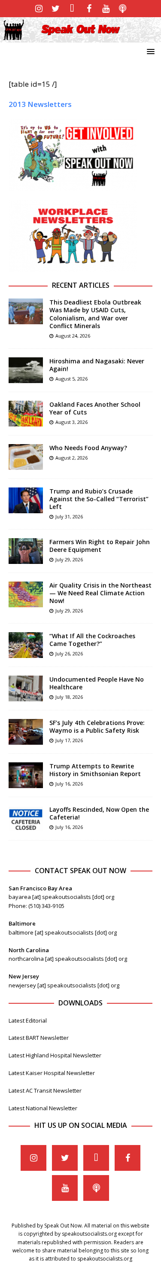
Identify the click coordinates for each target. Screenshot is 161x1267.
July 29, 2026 (69, 559)
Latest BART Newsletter (39, 1038)
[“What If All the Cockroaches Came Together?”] (26, 645)
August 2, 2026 (71, 457)
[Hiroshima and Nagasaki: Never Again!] (26, 370)
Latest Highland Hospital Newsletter (55, 1055)
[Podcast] (122, 8)
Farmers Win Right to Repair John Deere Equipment (99, 546)
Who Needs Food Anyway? (88, 448)
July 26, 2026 (69, 653)
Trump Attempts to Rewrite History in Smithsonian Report (95, 770)
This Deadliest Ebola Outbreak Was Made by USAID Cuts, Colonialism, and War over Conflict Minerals (95, 314)
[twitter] (55, 8)
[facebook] (89, 8)
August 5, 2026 (71, 378)
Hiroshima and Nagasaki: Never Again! (96, 365)
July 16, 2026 (69, 783)
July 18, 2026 (69, 697)
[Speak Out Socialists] (80, 38)
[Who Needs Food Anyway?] (26, 457)
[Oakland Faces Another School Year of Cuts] (26, 413)
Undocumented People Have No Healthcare (96, 683)
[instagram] (38, 8)
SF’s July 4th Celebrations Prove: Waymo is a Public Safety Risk (97, 726)
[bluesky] (72, 8)
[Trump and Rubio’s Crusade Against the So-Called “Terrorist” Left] (26, 500)
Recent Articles (80, 285)
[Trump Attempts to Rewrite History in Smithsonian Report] (26, 775)
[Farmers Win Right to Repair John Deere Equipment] (26, 551)
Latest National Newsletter (43, 1108)
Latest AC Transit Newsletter (45, 1090)
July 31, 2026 (69, 516)
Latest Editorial (28, 1020)
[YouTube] (105, 8)
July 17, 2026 (69, 740)
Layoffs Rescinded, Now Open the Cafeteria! (99, 813)
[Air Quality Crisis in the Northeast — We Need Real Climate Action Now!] (26, 594)
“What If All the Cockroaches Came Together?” (92, 640)
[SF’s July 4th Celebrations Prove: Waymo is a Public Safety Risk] (26, 732)
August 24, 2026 (72, 335)
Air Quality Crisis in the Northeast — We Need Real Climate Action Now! (100, 593)
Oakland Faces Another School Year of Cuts (94, 408)
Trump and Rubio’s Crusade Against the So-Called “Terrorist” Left (99, 499)
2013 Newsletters (40, 104)
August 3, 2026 (71, 422)
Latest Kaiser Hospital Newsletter (52, 1073)
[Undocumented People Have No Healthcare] (26, 688)
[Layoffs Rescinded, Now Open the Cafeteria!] (26, 818)
